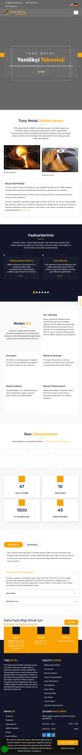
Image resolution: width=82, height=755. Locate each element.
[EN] (71, 4)
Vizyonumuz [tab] (32, 545)
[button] (34, 292)
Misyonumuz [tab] (13, 545)
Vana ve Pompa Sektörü (53, 677)
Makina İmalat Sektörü (52, 665)
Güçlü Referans (12, 601)
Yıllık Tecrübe (22, 493)
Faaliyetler (9, 720)
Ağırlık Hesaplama (12, 728)
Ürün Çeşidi (60, 493)
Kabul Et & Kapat (68, 743)
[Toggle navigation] (76, 12)
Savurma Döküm (50, 693)
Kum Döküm (48, 697)
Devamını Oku (26, 210)
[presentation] (2, 55)
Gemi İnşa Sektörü (50, 673)
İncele (21, 276)
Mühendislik (10, 593)
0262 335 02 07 (32, 3)
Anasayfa (9, 716)
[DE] (76, 4)
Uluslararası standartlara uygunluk (20, 572)
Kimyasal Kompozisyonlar (53, 705)
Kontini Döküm (49, 701)
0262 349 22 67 (12, 6)
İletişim (41, 72)
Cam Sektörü (49, 669)
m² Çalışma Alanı (21, 517)
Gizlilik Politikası (68, 748)
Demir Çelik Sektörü (51, 681)
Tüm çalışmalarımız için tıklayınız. (57, 441)
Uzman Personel (60, 517)
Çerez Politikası (11, 736)
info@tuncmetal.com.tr (14, 3)
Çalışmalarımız (10, 724)
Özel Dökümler (49, 685)
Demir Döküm (49, 689)
